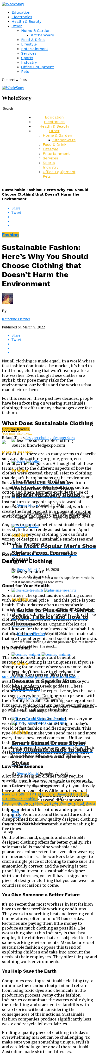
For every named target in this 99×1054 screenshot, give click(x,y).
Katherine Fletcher (16, 319)
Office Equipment (37, 67)
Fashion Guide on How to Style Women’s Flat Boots (49, 803)
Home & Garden (35, 30)
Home (16, 816)
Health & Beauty (26, 21)
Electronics (22, 17)
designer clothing (38, 438)
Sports (27, 58)
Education (21, 12)
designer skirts (64, 438)
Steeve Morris (27, 505)
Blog (15, 811)
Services (29, 53)
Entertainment (34, 48)
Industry (29, 62)
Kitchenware (42, 35)
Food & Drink (33, 39)
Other (17, 26)
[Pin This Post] (54, 221)
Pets (25, 71)
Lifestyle (29, 44)
